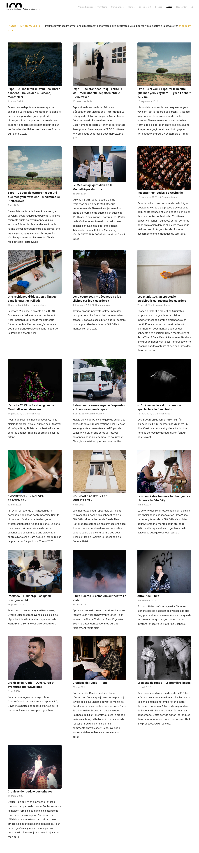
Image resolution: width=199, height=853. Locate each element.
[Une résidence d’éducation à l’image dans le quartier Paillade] (35, 272)
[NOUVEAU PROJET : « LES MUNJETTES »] (99, 471)
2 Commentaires (161, 413)
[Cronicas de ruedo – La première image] (164, 658)
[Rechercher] (192, 7)
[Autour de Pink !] (164, 571)
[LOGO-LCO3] (23, 7)
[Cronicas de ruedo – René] (99, 658)
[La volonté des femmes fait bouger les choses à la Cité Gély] (164, 471)
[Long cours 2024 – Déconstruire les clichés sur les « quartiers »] (99, 272)
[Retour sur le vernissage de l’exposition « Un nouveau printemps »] (99, 380)
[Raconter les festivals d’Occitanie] (164, 168)
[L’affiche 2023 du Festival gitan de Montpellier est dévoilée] (35, 380)
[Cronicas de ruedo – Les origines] (35, 767)
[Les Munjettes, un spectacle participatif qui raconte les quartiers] (164, 272)
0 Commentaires (168, 197)
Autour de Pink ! (148, 596)
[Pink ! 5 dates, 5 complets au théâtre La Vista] (99, 571)
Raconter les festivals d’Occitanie (160, 192)
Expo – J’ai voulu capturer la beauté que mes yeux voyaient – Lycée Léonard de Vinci (164, 93)
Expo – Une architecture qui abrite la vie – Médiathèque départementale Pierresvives (97, 93)
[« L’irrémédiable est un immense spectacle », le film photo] (164, 380)
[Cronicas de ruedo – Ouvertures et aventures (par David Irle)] (35, 658)
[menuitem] (85, 7)
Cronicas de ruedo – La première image (164, 683)
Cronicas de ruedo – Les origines (30, 791)
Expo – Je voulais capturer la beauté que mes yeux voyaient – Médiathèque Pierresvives (34, 197)
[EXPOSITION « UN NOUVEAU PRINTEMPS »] (35, 471)
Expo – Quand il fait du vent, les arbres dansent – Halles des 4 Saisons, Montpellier (34, 93)
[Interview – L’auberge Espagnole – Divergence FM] (35, 571)
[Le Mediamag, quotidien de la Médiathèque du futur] (99, 164)
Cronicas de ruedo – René (90, 683)
